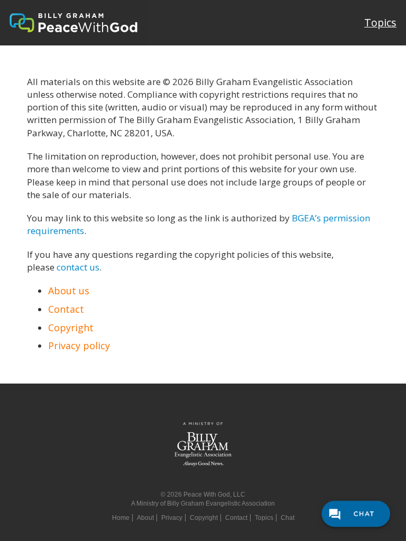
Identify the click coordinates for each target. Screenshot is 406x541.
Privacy (171, 517)
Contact (66, 309)
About (145, 517)
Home (121, 517)
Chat (287, 517)
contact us (78, 267)
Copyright (71, 327)
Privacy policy (79, 345)
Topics (380, 22)
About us (68, 290)
